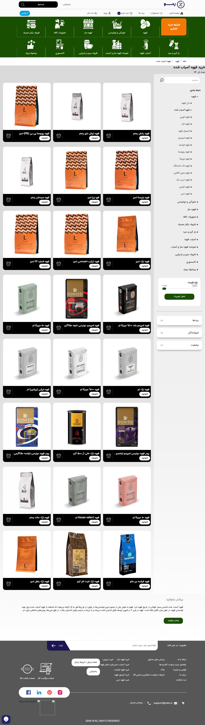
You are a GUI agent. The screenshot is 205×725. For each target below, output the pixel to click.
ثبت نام (90, 13)
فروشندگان (193, 333)
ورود (105, 13)
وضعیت (195, 345)
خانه (184, 61)
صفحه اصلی (174, 13)
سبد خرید (123, 13)
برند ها (141, 13)
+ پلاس (24, 13)
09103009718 (136, 703)
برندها (196, 320)
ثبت (61, 646)
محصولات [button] (154, 13)
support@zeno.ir (163, 703)
